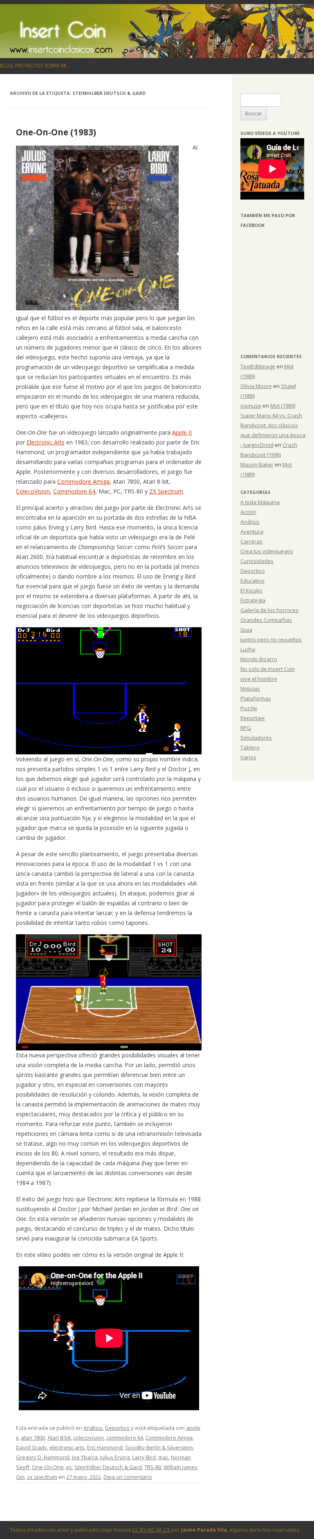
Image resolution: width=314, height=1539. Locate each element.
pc (69, 1467)
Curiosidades (257, 561)
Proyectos (29, 65)
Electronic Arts (46, 442)
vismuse (250, 405)
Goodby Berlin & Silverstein (159, 1447)
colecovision (88, 1437)
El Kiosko (251, 590)
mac (163, 1457)
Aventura (251, 531)
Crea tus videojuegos (266, 551)
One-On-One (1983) (56, 132)
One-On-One (48, 1467)
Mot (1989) (282, 405)
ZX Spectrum (166, 491)
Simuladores (256, 737)
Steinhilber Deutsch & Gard (108, 1467)
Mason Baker (257, 464)
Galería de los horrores (269, 610)
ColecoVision (33, 491)
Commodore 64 (74, 491)
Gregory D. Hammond (43, 1457)
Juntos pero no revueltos (271, 639)
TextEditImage (257, 366)
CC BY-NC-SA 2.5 (151, 1529)
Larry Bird (144, 1457)
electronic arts (67, 1447)
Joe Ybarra (85, 1457)
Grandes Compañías (266, 620)
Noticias (250, 688)
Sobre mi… (57, 65)
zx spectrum (42, 1477)
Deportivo (117, 1427)
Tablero (250, 747)
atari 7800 (33, 1437)
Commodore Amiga (83, 481)
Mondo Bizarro (258, 659)
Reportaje (252, 718)
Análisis (93, 1427)
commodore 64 (124, 1437)
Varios (248, 757)
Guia (246, 629)
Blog (6, 65)
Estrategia (252, 600)
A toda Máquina (260, 502)
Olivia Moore (256, 386)
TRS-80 (152, 1467)
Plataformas (255, 698)
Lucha (247, 649)
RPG (245, 727)
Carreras (251, 541)
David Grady (31, 1447)
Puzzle (248, 708)
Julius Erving (115, 1457)
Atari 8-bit (59, 1437)
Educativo (252, 580)
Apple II (182, 432)
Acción (248, 512)
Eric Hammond (105, 1447)
